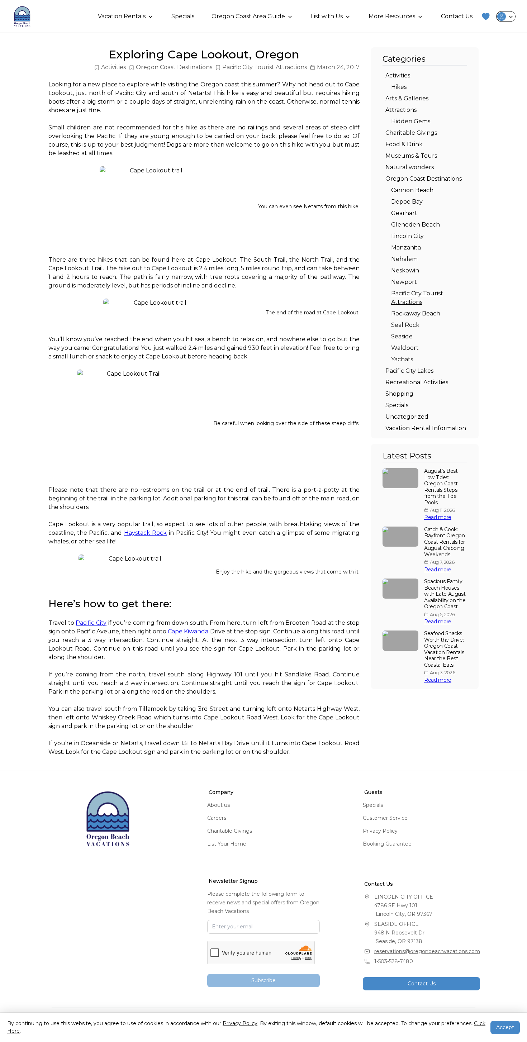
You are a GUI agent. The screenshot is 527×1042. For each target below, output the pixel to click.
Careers (216, 818)
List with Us (327, 16)
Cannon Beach (412, 190)
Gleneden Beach (415, 224)
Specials (182, 16)
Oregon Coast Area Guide (248, 16)
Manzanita (406, 247)
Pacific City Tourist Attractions (264, 67)
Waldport (405, 347)
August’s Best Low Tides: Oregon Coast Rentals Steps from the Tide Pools (441, 487)
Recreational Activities (416, 382)
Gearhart (404, 213)
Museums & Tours (411, 155)
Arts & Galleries (406, 98)
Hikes (399, 87)
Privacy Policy (380, 831)
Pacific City (91, 622)
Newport (404, 282)
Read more (437, 517)
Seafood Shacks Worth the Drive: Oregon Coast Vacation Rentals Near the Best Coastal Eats (444, 649)
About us (218, 805)
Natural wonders (409, 167)
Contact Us (457, 16)
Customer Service (385, 818)
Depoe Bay (407, 201)
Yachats (402, 359)
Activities (113, 67)
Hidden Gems (410, 121)
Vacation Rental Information (425, 428)
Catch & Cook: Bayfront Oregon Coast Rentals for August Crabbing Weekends (444, 542)
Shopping (399, 393)
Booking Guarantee (387, 844)
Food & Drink (404, 144)
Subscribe (263, 980)
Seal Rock (405, 325)
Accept (505, 1027)
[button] (485, 16)
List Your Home (226, 844)
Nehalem (404, 259)
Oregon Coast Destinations (174, 67)
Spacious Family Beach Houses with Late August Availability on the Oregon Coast (444, 594)
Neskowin (405, 270)
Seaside (402, 336)
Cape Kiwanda (188, 631)
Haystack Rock (145, 532)
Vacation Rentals (122, 16)
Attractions (401, 109)
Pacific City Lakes (409, 370)
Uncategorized (406, 416)
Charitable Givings (411, 132)
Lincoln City (407, 236)
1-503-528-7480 (393, 961)
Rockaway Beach (415, 313)
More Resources (392, 16)
